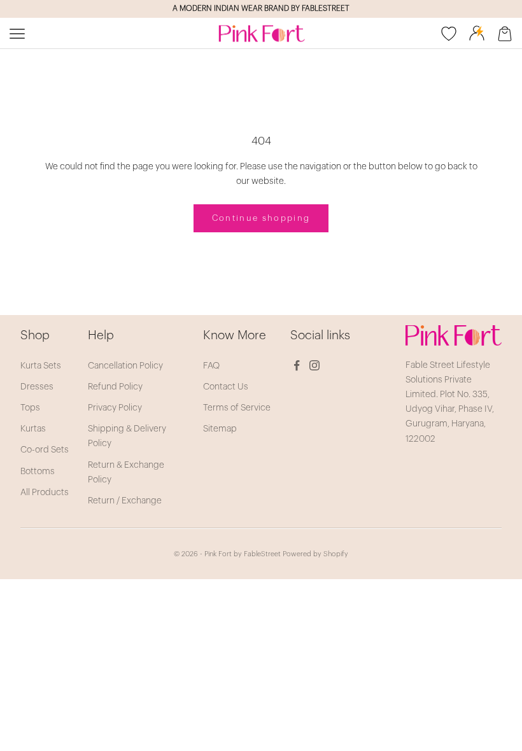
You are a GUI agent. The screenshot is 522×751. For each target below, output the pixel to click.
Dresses (36, 387)
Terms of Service (237, 408)
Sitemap (220, 429)
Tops (30, 408)
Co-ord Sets (44, 450)
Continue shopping (261, 218)
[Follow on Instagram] (314, 365)
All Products (44, 492)
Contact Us (225, 387)
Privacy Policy (115, 408)
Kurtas (33, 429)
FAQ (211, 365)
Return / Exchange (125, 500)
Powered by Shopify (315, 554)
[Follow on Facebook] (296, 365)
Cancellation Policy (125, 365)
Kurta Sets (40, 365)
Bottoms (37, 471)
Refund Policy (115, 387)
